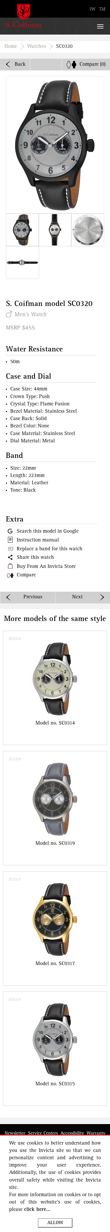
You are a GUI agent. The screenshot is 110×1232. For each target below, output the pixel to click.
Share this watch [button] (35, 557)
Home (10, 46)
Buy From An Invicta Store (46, 566)
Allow (55, 1223)
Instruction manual (38, 540)
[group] (55, 688)
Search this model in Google (48, 531)
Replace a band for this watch (49, 549)
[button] (22, 230)
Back (20, 64)
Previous (32, 597)
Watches (36, 46)
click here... (37, 1209)
